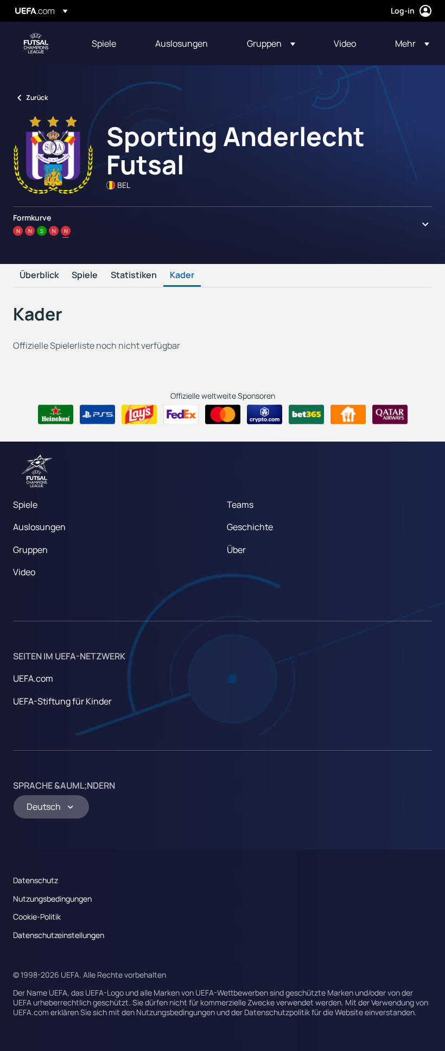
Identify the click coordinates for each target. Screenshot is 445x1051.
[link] (104, 43)
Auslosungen (39, 527)
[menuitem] (110, 43)
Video (24, 572)
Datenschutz (35, 880)
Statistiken (134, 275)
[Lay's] (139, 414)
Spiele (85, 275)
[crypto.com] (264, 414)
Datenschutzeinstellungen (58, 935)
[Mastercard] (222, 414)
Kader (182, 275)
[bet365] (306, 414)
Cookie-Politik (37, 916)
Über (236, 550)
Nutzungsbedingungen (52, 898)
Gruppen (30, 550)
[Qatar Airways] (390, 414)
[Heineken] (55, 414)
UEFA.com (33, 678)
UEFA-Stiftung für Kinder (62, 701)
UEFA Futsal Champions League (36, 43)
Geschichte (250, 527)
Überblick (39, 275)
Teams (240, 505)
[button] (271, 43)
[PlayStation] (97, 414)
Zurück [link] (37, 97)
